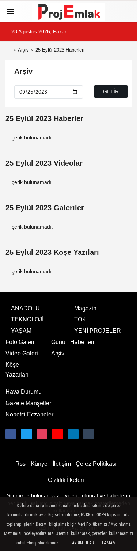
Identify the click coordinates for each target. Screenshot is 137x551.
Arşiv (23, 50)
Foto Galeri (19, 342)
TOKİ (81, 319)
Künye (39, 464)
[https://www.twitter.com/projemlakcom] (26, 434)
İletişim (62, 464)
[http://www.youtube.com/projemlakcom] (57, 434)
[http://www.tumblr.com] (88, 434)
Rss (20, 464)
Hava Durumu (23, 392)
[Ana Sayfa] (8, 50)
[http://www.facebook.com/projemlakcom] (10, 434)
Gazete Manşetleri (29, 403)
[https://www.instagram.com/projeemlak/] (42, 434)
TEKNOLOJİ (27, 319)
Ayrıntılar (83, 543)
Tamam (108, 543)
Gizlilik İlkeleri (66, 480)
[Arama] (127, 11)
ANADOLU (25, 308)
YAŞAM (21, 331)
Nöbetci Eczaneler (29, 414)
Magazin (85, 308)
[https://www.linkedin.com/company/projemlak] (73, 434)
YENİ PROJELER (97, 331)
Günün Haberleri (72, 342)
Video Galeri (21, 353)
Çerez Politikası (96, 464)
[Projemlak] (68, 12)
